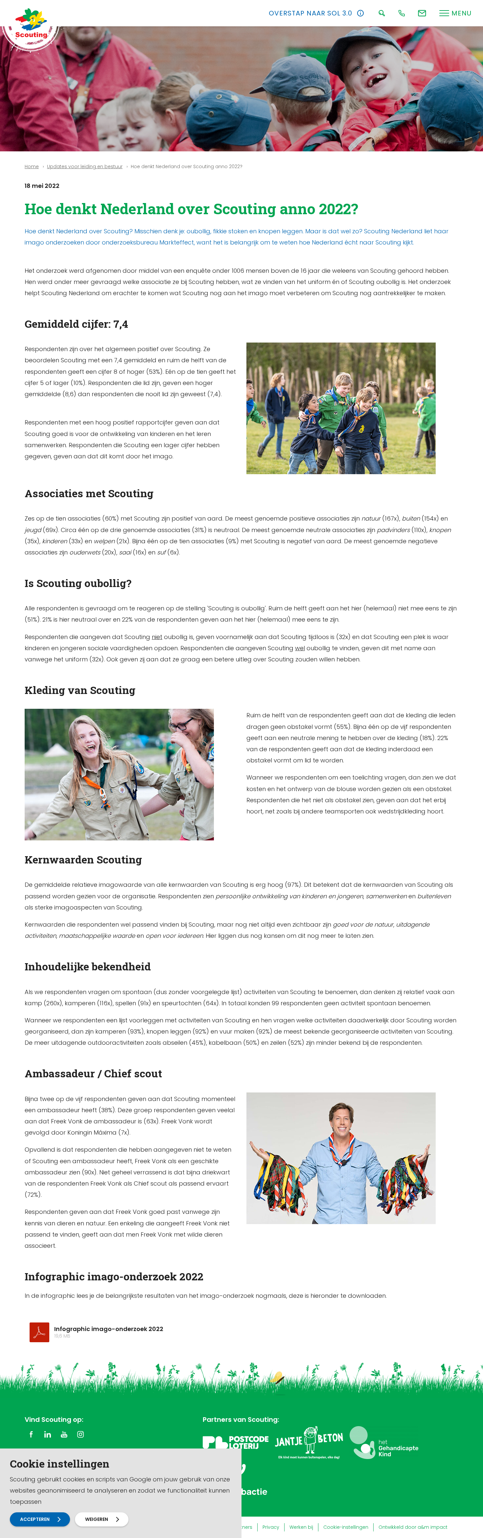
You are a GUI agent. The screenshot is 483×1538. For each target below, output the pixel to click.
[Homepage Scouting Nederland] (31, 23)
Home (32, 166)
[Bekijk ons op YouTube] (64, 1434)
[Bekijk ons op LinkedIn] (47, 1434)
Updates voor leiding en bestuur (85, 166)
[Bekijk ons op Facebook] (31, 1434)
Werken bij (301, 1527)
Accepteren (35, 1519)
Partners (242, 1527)
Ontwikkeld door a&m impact (413, 1527)
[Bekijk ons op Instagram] (80, 1434)
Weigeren (96, 1519)
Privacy (271, 1527)
